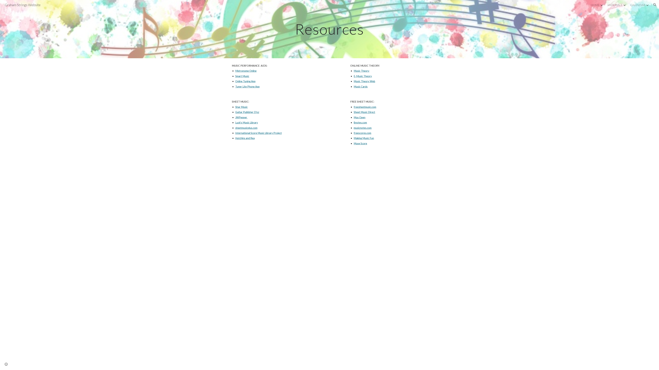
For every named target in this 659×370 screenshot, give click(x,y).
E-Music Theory (363, 76)
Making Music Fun (364, 138)
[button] (655, 5)
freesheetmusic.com (365, 107)
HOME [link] (595, 5)
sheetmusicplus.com (246, 127)
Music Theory (361, 70)
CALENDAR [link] (637, 5)
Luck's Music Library (246, 122)
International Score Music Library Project (258, 133)
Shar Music (241, 107)
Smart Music (242, 76)
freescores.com (362, 133)
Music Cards (361, 86)
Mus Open (359, 117)
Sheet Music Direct (364, 112)
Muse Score (360, 143)
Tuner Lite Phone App (247, 86)
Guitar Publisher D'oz (247, 112)
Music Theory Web (364, 81)
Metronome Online (246, 70)
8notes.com (360, 122)
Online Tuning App (245, 81)
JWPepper (241, 117)
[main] (329, 29)
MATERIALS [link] (615, 5)
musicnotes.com (363, 127)
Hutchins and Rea (245, 138)
